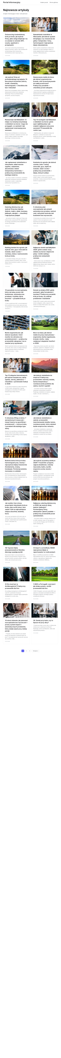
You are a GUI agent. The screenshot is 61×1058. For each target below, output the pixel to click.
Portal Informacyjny (11, 2)
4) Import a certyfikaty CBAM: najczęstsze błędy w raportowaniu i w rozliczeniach (44, 550)
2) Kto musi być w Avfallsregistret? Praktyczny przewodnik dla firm (15, 586)
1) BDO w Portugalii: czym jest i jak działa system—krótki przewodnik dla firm (44, 586)
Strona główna (54, 2)
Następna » (35, 650)
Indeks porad (44, 2)
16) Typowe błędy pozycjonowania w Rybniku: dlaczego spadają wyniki (15, 550)
